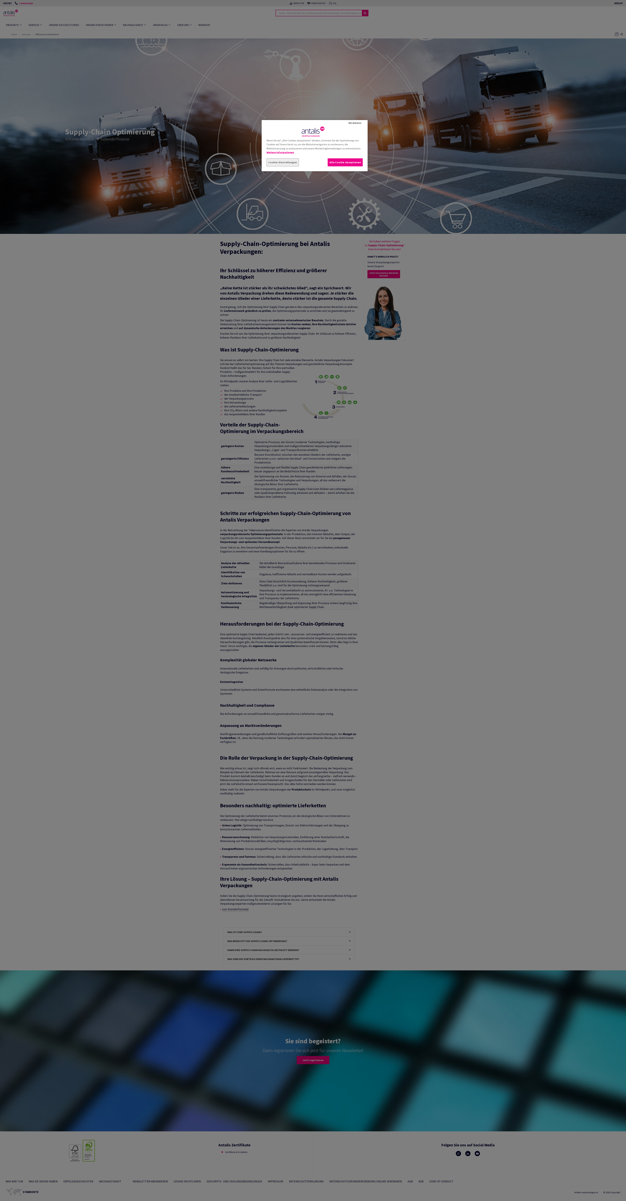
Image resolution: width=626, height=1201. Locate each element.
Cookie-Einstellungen (282, 162)
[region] (315, 145)
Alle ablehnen (355, 123)
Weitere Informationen (280, 152)
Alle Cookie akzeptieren (345, 162)
